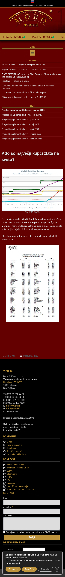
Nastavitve (45, 569)
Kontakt (9, 493)
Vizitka (8, 371)
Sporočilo (7, 515)
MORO (32, 47)
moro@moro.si (13, 405)
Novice (32, 106)
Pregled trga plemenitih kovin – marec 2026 (21, 134)
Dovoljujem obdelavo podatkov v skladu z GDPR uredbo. (32, 532)
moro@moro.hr (13, 408)
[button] (32, 53)
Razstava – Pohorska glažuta (15, 81)
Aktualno (32, 60)
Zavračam (29, 569)
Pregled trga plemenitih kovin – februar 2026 (22, 139)
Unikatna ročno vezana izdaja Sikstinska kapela (24, 92)
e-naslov (7, 507)
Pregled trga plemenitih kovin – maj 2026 (20, 124)
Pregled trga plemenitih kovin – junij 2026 (20, 119)
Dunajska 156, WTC (12, 382)
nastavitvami (13, 563)
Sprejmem (13, 569)
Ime (5, 498)
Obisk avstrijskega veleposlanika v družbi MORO (24, 97)
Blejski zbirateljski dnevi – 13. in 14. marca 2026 (24, 69)
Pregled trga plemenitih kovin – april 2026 (20, 129)
